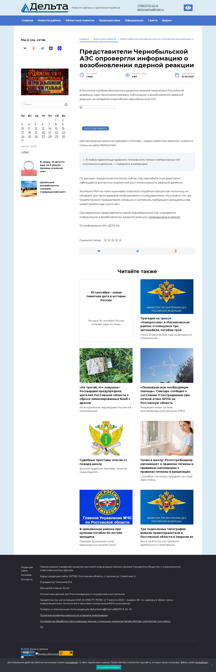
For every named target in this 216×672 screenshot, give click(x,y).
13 (43, 128)
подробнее (71, 662)
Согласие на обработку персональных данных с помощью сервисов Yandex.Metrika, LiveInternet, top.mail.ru (105, 621)
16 (63, 128)
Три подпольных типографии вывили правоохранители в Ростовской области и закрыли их (166, 532)
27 (43, 136)
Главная (27, 20)
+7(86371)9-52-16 (147, 5)
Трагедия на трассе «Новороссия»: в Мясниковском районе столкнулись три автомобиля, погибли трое (165, 324)
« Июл (25, 152)
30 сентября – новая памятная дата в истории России (106, 296)
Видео (166, 20)
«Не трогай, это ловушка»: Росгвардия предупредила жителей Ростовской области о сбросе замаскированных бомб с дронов (105, 395)
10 (22, 128)
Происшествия (109, 20)
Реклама (26, 575)
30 (63, 136)
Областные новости (79, 20)
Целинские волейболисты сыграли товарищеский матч (53, 187)
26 (36, 136)
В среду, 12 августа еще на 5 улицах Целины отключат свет (52, 166)
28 (50, 136)
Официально (134, 20)
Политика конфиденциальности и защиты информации (74, 615)
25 (29, 136)
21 (49, 132)
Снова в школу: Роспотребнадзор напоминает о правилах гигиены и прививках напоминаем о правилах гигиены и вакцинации (166, 465)
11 (29, 128)
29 (56, 136)
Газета (152, 20)
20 (43, 132)
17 (22, 132)
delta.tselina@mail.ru (150, 9)
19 (36, 132)
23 (63, 132)
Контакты (26, 579)
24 (22, 136)
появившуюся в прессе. (164, 217)
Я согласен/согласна (109, 667)
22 (56, 132)
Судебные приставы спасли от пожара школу (103, 462)
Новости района (49, 20)
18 (29, 132)
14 (49, 128)
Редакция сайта (27, 569)
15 (56, 128)
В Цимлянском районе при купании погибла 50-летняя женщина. (101, 532)
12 (36, 128)
